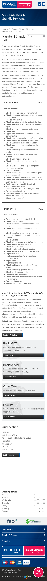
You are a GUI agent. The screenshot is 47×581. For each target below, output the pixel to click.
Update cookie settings (10, 572)
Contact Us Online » (10, 335)
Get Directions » (9, 455)
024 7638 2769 (16, 327)
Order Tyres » (9, 395)
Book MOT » (9, 355)
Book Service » (10, 377)
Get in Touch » (9, 417)
